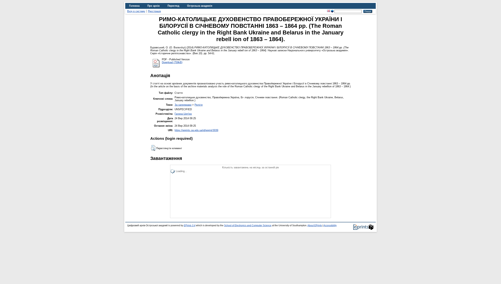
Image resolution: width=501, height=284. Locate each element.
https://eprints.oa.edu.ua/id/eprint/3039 (196, 130)
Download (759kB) (172, 62)
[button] (153, 148)
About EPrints (314, 225)
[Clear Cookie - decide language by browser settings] (332, 11)
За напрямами (183, 104)
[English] (328, 11)
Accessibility (330, 225)
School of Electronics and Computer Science (247, 225)
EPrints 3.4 (189, 225)
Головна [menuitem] (134, 5)
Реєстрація (154, 11)
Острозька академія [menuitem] (199, 5)
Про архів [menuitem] (153, 5)
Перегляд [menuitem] (173, 5)
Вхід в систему (136, 11)
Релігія (199, 104)
